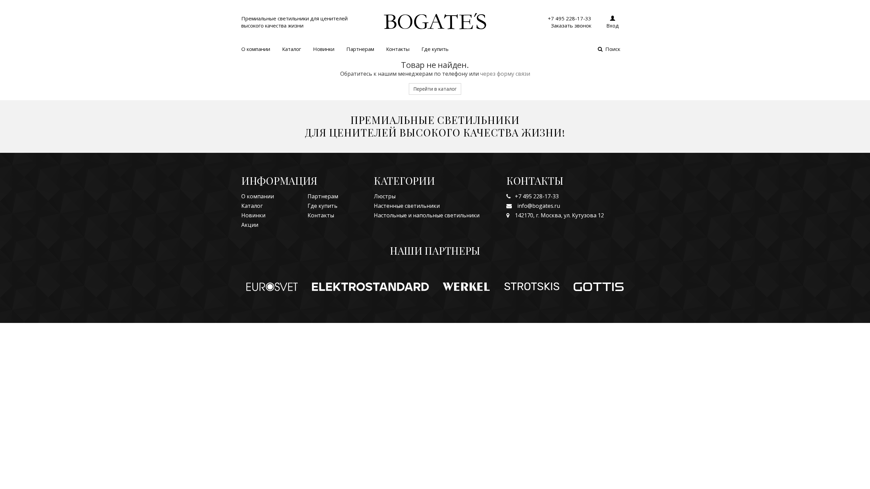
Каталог (291, 49)
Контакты (398, 49)
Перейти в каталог (435, 89)
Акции (249, 225)
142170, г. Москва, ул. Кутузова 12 (556, 215)
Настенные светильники (407, 206)
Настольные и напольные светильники (427, 215)
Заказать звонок (571, 25)
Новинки (323, 49)
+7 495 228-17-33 (535, 196)
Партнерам (360, 49)
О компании (255, 49)
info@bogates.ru (536, 206)
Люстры (385, 196)
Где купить (435, 49)
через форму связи (505, 73)
